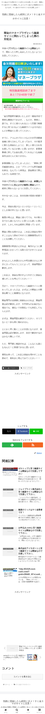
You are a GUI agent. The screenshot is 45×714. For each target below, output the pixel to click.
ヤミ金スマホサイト (11, 368)
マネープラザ (27, 368)
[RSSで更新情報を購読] (33, 444)
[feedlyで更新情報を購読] (12, 444)
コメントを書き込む (23, 677)
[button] (40, 459)
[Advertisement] (22, 398)
